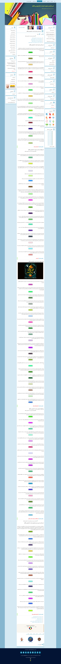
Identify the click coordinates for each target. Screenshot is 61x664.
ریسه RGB (52, 105)
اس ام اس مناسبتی (39, 1)
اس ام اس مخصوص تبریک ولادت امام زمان (37, 622)
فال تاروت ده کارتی (12, 47)
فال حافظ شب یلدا (13, 81)
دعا (53, 85)
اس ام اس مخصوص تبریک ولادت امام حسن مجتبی (36, 621)
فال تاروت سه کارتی (12, 37)
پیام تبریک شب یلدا (12, 83)
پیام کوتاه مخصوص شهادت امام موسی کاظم (37, 41)
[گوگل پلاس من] (26, 652)
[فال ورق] (27, 634)
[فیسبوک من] (35, 652)
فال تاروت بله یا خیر (12, 52)
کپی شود (30, 52)
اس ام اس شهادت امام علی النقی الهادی (37, 616)
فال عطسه (13, 94)
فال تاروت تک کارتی (12, 35)
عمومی (38, 644)
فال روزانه (44, 1)
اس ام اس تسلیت (52, 30)
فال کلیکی (53, 92)
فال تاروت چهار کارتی (12, 39)
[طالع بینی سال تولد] (50, 138)
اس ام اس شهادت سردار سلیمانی (50, 32)
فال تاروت (48, 1)
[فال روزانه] (39, 634)
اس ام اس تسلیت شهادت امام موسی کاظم (43, 6)
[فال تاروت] (42, 634)
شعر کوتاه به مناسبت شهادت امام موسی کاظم (36, 39)
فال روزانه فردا (13, 100)
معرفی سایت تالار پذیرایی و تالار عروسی (11, 69)
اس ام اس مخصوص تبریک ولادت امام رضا (50, 39)
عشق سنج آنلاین (52, 98)
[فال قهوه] (36, 634)
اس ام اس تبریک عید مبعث (51, 36)
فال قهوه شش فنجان (51, 64)
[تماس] (30, 652)
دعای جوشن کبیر (52, 84)
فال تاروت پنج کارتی (12, 41)
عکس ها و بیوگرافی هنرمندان (11, 102)
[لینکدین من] (21, 652)
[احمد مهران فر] (40, 27)
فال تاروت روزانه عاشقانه (12, 50)
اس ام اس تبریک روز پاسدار (39, 620)
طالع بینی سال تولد (52, 146)
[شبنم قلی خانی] (21, 27)
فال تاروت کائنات (13, 34)
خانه (54, 1)
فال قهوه (53, 60)
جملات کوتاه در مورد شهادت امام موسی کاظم (36, 40)
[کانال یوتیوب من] (23, 652)
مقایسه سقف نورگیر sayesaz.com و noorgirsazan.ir (11, 66)
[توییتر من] (28, 652)
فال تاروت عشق (13, 48)
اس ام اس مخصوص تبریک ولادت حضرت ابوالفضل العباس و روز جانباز (50, 34)
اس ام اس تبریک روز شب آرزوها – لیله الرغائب (36, 617)
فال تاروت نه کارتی (12, 45)
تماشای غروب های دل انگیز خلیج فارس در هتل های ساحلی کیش (11, 63)
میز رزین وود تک (13, 61)
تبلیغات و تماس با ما (29, 1)
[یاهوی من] (40, 652)
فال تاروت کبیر (13, 32)
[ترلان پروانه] (31, 27)
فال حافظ (52, 1)
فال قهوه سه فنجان (52, 62)
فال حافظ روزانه (13, 79)
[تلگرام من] (37, 652)
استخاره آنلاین (34, 1)
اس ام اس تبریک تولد (39, 618)
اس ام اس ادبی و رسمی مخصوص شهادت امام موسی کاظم (35, 42)
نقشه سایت (27, 657)
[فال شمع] (33, 634)
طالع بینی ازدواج (52, 77)
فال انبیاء (53, 54)
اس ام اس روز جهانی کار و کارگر (50, 41)
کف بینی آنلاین (52, 71)
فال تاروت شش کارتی (12, 43)
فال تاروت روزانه (13, 30)
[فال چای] (30, 634)
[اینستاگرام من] (33, 652)
